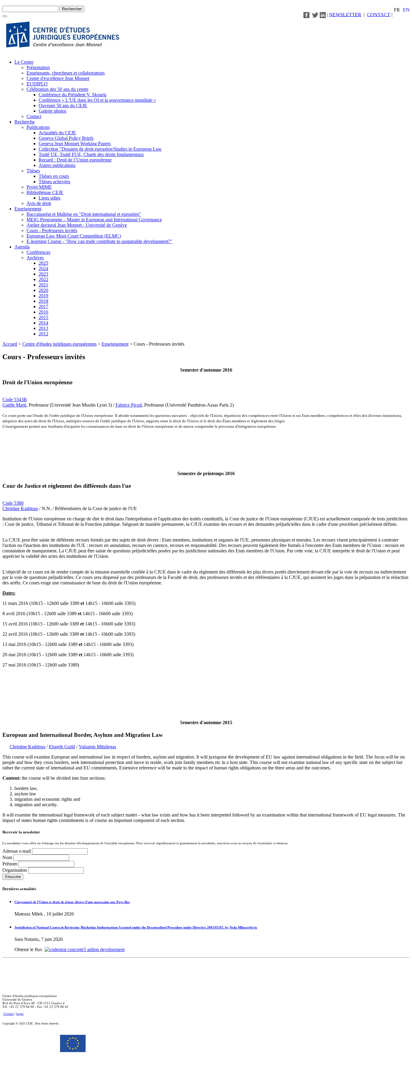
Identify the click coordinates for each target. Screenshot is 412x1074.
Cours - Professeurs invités (52, 230)
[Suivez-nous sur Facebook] (306, 14)
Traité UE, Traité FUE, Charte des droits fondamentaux (91, 154)
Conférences (38, 252)
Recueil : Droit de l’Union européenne (75, 159)
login (20, 1013)
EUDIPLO (37, 83)
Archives (35, 257)
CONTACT (378, 14)
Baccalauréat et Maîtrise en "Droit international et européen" (84, 214)
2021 (43, 284)
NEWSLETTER (345, 14)
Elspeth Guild (62, 746)
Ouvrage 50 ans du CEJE (63, 105)
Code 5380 (13, 503)
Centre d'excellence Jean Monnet (58, 78)
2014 (43, 322)
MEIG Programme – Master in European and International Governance (94, 219)
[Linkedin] (323, 14)
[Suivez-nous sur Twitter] (315, 14)
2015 (43, 317)
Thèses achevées (54, 181)
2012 (43, 333)
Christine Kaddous (20, 508)
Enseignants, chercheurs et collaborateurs (66, 72)
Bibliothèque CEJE (45, 192)
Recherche (24, 121)
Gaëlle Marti (14, 405)
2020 (43, 290)
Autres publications (57, 165)
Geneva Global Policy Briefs (66, 138)
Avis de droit (39, 203)
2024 (43, 268)
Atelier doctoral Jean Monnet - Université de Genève (77, 225)
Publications (38, 127)
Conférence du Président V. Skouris (72, 94)
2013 (43, 328)
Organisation (15, 870)
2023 (43, 273)
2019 (43, 295)
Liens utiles (49, 197)
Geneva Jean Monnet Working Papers (75, 143)
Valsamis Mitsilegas (97, 746)
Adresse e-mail (17, 851)
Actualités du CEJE (57, 132)
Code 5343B (14, 399)
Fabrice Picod (129, 405)
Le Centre (23, 62)
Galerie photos (52, 110)
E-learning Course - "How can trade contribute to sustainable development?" (99, 241)
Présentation (38, 67)
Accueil (9, 344)
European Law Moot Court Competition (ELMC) (74, 235)
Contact (34, 116)
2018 (43, 301)
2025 (43, 263)
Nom (7, 857)
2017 (43, 306)
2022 (43, 279)
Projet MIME (39, 187)
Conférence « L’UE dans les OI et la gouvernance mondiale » (97, 100)
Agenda (22, 246)
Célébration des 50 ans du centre (57, 89)
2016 (43, 312)
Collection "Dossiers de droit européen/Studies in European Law (100, 149)
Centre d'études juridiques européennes (59, 344)
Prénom (10, 863)
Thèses (33, 170)
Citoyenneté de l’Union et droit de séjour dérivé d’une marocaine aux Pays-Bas (72, 902)
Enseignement (27, 208)
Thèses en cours (54, 176)
